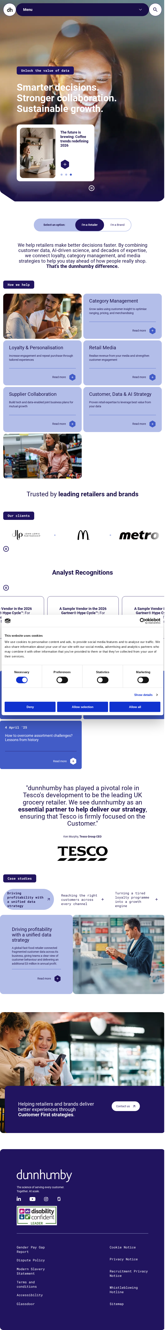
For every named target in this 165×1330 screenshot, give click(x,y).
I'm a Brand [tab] (116, 224)
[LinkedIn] (18, 1204)
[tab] (28, 904)
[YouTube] (32, 1204)
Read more (136, 335)
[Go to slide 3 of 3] (70, 175)
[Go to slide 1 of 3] (61, 175)
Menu (27, 9)
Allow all (132, 707)
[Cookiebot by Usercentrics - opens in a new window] (139, 621)
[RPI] (64, 164)
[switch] (61, 680)
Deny (29, 707)
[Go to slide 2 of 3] (65, 175)
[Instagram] (45, 1204)
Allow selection (81, 707)
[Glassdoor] (58, 1204)
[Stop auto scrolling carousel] (90, 188)
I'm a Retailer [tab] (88, 224)
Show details (140, 694)
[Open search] (152, 9)
